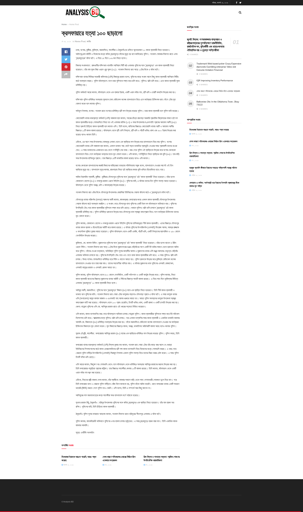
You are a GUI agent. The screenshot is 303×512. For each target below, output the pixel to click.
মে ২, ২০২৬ (148, 465)
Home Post (74, 24)
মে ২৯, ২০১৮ (66, 41)
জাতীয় (89, 41)
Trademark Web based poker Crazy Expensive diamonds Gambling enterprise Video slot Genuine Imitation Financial (218, 66)
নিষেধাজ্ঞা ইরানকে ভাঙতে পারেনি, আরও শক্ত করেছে (209, 129)
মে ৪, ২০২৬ (107, 465)
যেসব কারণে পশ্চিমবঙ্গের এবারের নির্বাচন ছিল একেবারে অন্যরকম (218, 91)
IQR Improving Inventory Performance (214, 80)
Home (64, 24)
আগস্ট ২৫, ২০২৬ (68, 465)
